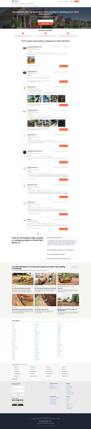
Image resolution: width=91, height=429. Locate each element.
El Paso (58, 339)
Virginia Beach (60, 351)
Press (67, 402)
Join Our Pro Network (53, 399)
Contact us (68, 405)
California (42, 421)
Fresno (13, 328)
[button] (31, 59)
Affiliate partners (69, 408)
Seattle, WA (48, 376)
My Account (68, 384)
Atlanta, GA (16, 366)
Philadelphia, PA (17, 373)
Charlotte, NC (32, 366)
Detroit (36, 330)
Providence (59, 330)
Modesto (13, 334)
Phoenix (13, 325)
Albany (36, 342)
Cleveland (36, 356)
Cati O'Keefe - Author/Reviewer (63, 286)
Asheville (36, 346)
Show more (66, 176)
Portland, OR (32, 373)
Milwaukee (59, 356)
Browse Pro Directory (53, 386)
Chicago (13, 358)
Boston (36, 328)
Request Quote (63, 66)
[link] (45, 48)
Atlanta (13, 356)
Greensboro (37, 349)
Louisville (36, 323)
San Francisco (14, 339)
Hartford (13, 344)
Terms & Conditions (51, 423)
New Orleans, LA (49, 371)
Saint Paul (36, 335)
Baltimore (36, 327)
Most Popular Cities (15, 364)
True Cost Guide (69, 386)
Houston (58, 342)
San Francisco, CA (33, 376)
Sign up (18, 394)
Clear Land (59, 288)
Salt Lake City (59, 346)
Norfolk (58, 347)
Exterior (17, 3)
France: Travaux (33, 418)
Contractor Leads (53, 402)
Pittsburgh (59, 328)
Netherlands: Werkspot (51, 418)
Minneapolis (37, 334)
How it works (68, 397)
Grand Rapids (37, 332)
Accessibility (50, 421)
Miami (13, 351)
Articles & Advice (30, 3)
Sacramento (14, 335)
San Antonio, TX (65, 373)
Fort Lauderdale (15, 347)
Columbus (36, 358)
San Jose (13, 340)
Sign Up (76, 1)
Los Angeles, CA (49, 369)
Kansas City (37, 337)
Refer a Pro (68, 389)
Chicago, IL (48, 366)
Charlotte (36, 347)
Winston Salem (37, 352)
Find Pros (51, 384)
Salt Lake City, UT (49, 373)
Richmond (59, 349)
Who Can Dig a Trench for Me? (41, 309)
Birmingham (14, 323)
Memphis (59, 332)
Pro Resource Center (53, 400)
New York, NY (64, 371)
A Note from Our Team (70, 392)
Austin (58, 335)
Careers (67, 400)
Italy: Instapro (46, 418)
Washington (14, 346)
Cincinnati (36, 354)
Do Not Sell (46, 421)
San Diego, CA (17, 376)
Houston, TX (32, 369)
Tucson (13, 327)
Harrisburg (59, 325)
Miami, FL (64, 369)
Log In (71, 1)
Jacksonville (14, 349)
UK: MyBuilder (58, 418)
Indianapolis (14, 359)
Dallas (58, 337)
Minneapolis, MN (33, 371)
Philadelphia (59, 327)
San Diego (14, 337)
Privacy (40, 421)
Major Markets (15, 320)
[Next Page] (55, 233)
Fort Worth (59, 340)
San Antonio (59, 344)
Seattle (58, 352)
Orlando (13, 352)
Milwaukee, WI (17, 371)
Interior (13, 3)
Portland (59, 323)
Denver (13, 342)
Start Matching (45, 23)
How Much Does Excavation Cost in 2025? (21, 288)
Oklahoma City (37, 359)
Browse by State (24, 364)
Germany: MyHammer (40, 418)
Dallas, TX (64, 366)
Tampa (13, 354)
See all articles (74, 267)
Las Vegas (36, 340)
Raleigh (36, 351)
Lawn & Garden (21, 3)
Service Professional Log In (54, 397)
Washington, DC (65, 376)
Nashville (59, 334)
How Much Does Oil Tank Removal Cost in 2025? (45, 288)
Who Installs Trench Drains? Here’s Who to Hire (22, 309)
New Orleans (37, 325)
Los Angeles (14, 332)
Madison (58, 354)
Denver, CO (16, 369)
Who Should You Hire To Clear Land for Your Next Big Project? (67, 310)
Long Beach (14, 330)
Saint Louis (37, 339)
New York (36, 344)
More (26, 3)
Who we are (68, 399)
